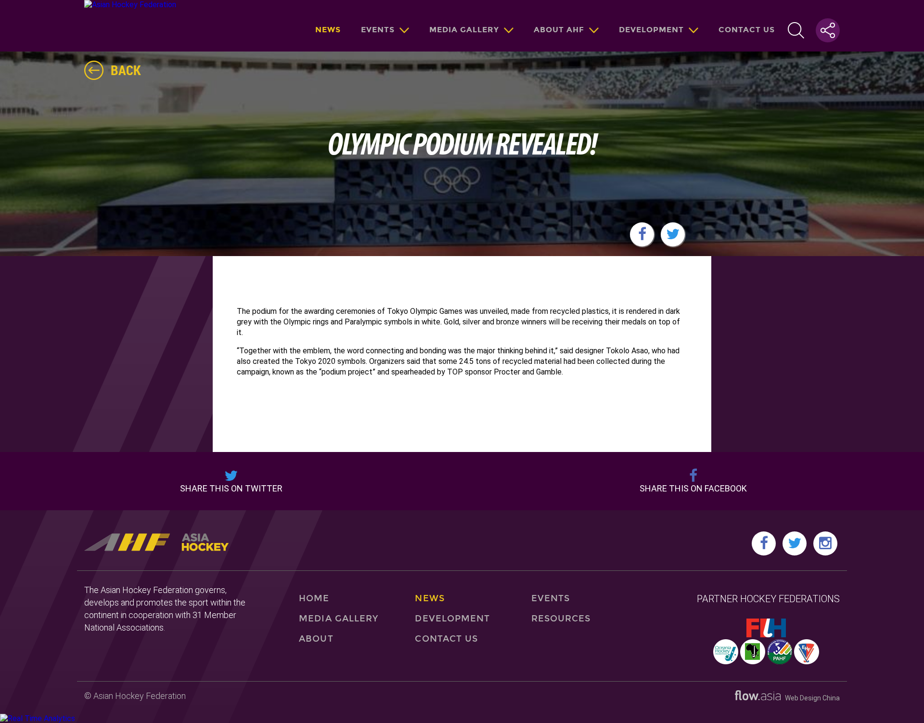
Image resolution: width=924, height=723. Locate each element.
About (316, 638)
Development (651, 29)
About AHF (559, 29)
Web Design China (810, 698)
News (328, 29)
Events (378, 29)
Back (126, 70)
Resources (561, 618)
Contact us (747, 29)
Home (314, 598)
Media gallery (464, 29)
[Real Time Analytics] (37, 718)
